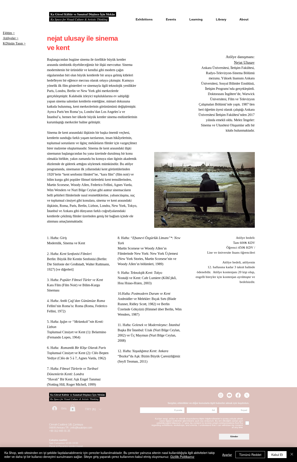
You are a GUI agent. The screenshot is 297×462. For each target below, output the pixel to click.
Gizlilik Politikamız (182, 456)
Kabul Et (277, 454)
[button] (72, 408)
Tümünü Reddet (250, 454)
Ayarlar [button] (227, 454)
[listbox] (93, 409)
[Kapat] (291, 455)
